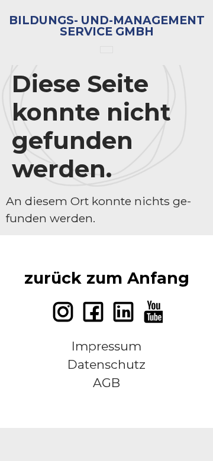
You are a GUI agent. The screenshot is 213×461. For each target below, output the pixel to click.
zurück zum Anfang (106, 278)
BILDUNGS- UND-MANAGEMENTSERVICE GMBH (107, 25)
